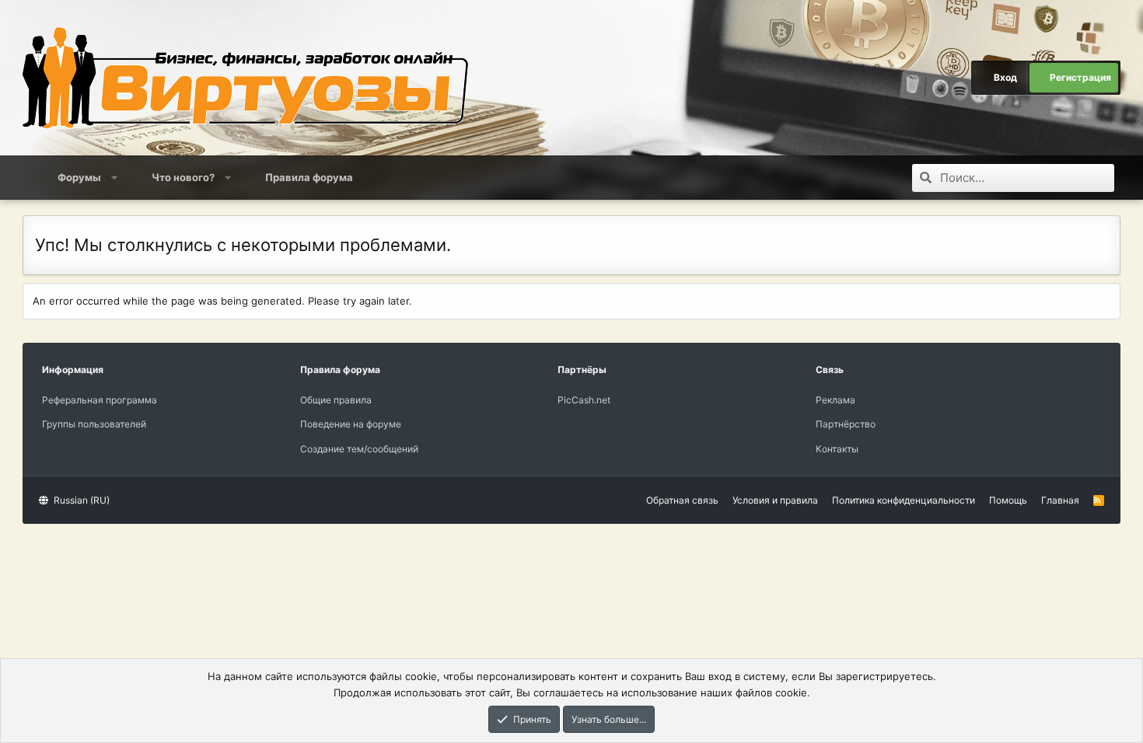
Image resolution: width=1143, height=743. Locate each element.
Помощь (1008, 500)
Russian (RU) (80, 500)
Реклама (835, 400)
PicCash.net (584, 400)
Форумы (79, 177)
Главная (1060, 500)
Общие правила (336, 400)
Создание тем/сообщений (359, 449)
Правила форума (309, 177)
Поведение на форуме (350, 424)
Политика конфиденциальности (903, 500)
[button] (115, 177)
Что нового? (183, 177)
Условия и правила (775, 500)
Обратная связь (682, 500)
